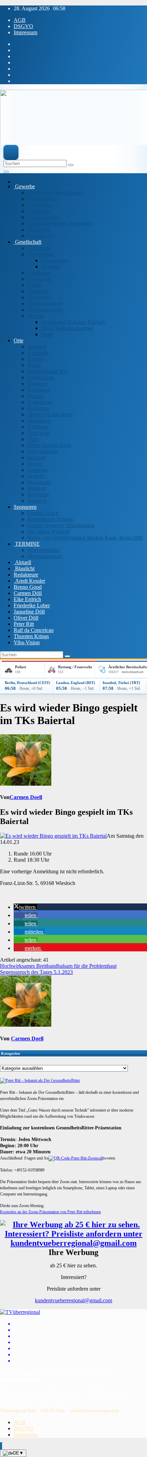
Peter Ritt (24, 624)
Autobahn (38, 353)
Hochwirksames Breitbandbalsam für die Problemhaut (58, 966)
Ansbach (36, 347)
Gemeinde (39, 248)
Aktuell (22, 562)
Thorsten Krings (31, 636)
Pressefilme (39, 205)
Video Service (43, 217)
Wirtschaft (38, 229)
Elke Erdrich (27, 599)
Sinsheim (37, 470)
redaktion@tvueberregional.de (94, 1410)
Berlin (34, 365)
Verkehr (35, 476)
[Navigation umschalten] (6, 172)
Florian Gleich (42, 513)
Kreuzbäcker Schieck (50, 519)
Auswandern (55, 260)
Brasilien (50, 266)
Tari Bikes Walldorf (48, 531)
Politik (34, 285)
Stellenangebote (45, 303)
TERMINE (27, 544)
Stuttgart (36, 457)
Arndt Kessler (29, 581)
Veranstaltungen (44, 556)
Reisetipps (39, 297)
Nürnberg (37, 427)
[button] (25, 907)
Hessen (35, 396)
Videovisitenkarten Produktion (60, 223)
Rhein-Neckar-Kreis (49, 414)
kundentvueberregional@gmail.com (73, 1300)
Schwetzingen (42, 451)
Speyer (34, 464)
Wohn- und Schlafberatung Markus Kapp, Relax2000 (85, 538)
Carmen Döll (28, 593)
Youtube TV (40, 236)
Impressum (25, 32)
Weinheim (38, 494)
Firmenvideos (42, 199)
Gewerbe (24, 186)
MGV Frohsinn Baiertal (67, 328)
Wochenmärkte (43, 550)
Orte (18, 340)
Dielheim (37, 384)
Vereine (35, 316)
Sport (47, 334)
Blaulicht (24, 568)
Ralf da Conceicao (34, 630)
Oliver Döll (26, 618)
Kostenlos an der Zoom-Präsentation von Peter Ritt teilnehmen (50, 1211)
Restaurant (38, 211)
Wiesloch (37, 501)
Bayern (35, 359)
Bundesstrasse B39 (47, 371)
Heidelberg (39, 402)
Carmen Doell (26, 797)
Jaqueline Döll (29, 612)
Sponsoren (25, 507)
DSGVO (23, 26)
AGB (20, 20)
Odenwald (38, 433)
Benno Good (28, 587)
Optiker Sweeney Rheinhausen (60, 525)
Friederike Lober (32, 605)
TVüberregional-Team (18, 1410)
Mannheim (39, 420)
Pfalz (32, 439)
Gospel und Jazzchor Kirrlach (73, 322)
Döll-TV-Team (53, 1410)
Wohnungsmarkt (45, 310)
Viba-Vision (27, 642)
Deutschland (40, 377)
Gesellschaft (27, 242)
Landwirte (38, 273)
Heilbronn (38, 408)
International (40, 254)
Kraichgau (38, 390)
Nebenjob (38, 291)
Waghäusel (39, 482)
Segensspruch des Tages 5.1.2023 (36, 972)
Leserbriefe (39, 279)
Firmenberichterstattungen (55, 192)
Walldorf (36, 488)
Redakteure (26, 575)
